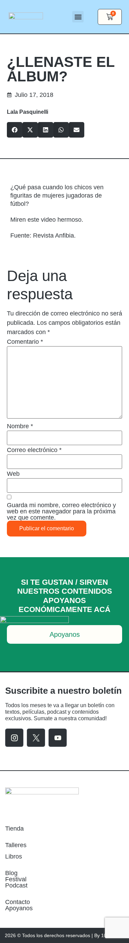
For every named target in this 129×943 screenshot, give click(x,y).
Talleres (15, 845)
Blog (11, 873)
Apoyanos (19, 908)
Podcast (16, 885)
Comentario (25, 342)
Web (13, 474)
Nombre (20, 426)
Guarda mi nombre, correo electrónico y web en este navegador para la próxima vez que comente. (61, 511)
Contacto (17, 902)
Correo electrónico (34, 450)
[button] (78, 16)
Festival (15, 879)
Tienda (14, 828)
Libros (13, 856)
